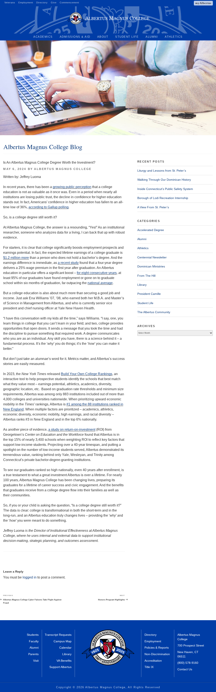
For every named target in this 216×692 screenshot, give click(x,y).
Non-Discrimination (157, 654)
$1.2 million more (16, 257)
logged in (29, 577)
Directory (42, 2)
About (102, 36)
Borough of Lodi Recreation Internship (162, 198)
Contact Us (184, 669)
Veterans (9, 2)
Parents (33, 654)
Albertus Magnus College (63, 169)
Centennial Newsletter (152, 257)
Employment (25, 2)
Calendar (65, 647)
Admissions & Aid (75, 36)
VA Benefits (64, 660)
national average (100, 283)
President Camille (149, 293)
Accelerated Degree (150, 230)
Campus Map (63, 641)
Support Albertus (60, 667)
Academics (43, 36)
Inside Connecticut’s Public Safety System (165, 189)
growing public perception (72, 187)
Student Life (127, 36)
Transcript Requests (58, 634)
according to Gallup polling (48, 207)
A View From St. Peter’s (153, 207)
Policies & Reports (156, 647)
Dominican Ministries (151, 266)
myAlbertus (203, 3)
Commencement (69, 2)
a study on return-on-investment (71, 429)
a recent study (68, 263)
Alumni (152, 36)
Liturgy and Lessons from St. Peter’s (161, 170)
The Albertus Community (153, 312)
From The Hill (146, 275)
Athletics (174, 36)
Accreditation (153, 660)
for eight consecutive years (97, 273)
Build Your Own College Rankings (86, 374)
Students (33, 634)
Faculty (34, 641)
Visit (36, 660)
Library (142, 284)
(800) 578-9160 (187, 662)
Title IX (149, 667)
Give (54, 2)
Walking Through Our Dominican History (164, 179)
